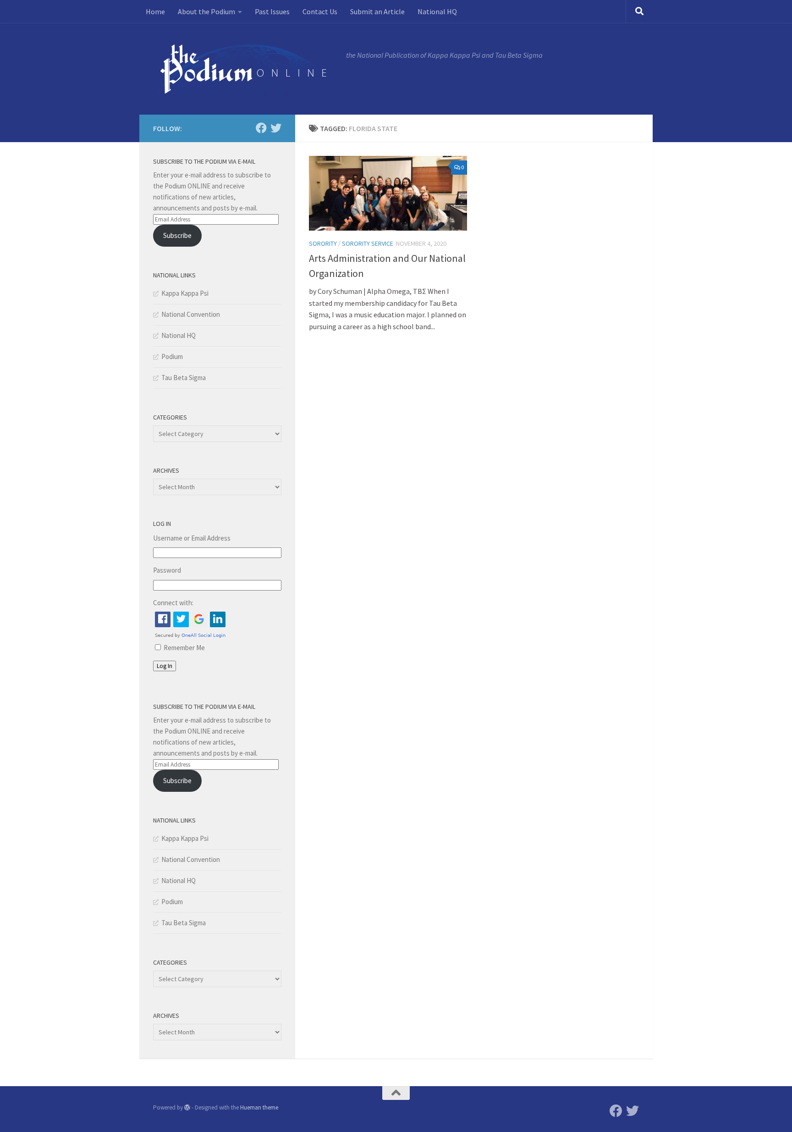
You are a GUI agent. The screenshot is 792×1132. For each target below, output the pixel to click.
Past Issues (272, 11)
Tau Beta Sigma (183, 377)
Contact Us (319, 11)
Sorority (323, 243)
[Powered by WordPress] (187, 1107)
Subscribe (177, 235)
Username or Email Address (192, 538)
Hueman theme (259, 1107)
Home (155, 11)
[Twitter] (275, 127)
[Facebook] (261, 127)
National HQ (437, 11)
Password (167, 570)
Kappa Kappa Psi (185, 293)
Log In (164, 666)
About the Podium (206, 11)
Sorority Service (367, 243)
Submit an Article (377, 11)
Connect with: (173, 602)
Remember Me (184, 647)
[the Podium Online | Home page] (245, 68)
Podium (172, 356)
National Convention (190, 314)
